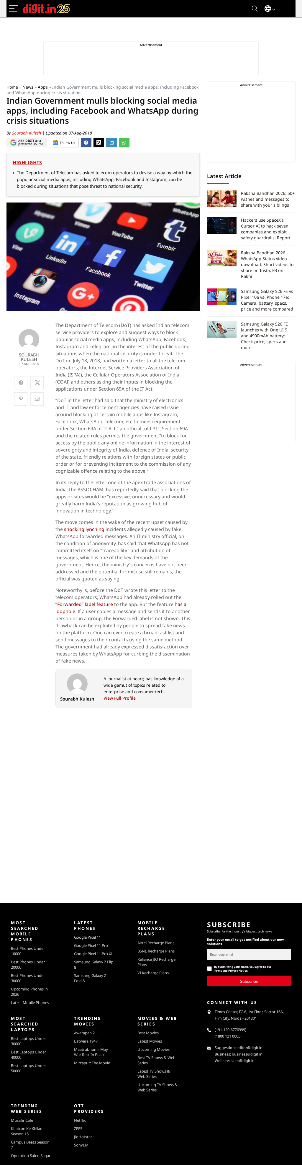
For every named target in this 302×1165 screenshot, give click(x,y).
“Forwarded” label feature (84, 604)
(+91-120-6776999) (230, 1029)
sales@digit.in (243, 1060)
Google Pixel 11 (87, 937)
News (27, 87)
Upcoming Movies (153, 1049)
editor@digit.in (249, 1047)
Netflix (80, 1120)
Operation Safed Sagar (30, 1155)
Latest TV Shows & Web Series (153, 1073)
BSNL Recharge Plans (156, 951)
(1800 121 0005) (228, 1036)
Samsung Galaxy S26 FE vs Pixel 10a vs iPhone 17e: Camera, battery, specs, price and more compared (267, 300)
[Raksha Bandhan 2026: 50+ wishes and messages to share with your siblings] (222, 198)
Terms (218, 971)
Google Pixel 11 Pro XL (93, 953)
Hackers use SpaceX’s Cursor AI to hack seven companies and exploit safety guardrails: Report (265, 228)
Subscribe (249, 981)
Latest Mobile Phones (30, 1002)
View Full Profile (120, 698)
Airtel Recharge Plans (155, 942)
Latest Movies (149, 1041)
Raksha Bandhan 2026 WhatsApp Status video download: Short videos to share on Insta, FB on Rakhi (267, 264)
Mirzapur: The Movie (92, 1063)
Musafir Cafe (22, 1120)
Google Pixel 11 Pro (91, 945)
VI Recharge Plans (153, 972)
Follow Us (67, 142)
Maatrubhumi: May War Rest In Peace (91, 1052)
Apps (43, 87)
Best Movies (148, 1032)
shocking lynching (84, 529)
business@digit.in (247, 1054)
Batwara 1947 (86, 1041)
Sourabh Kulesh (27, 133)
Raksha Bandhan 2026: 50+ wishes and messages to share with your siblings (268, 199)
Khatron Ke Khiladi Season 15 (27, 1131)
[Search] (255, 9)
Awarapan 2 (84, 1032)
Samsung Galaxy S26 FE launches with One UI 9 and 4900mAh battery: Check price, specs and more (264, 335)
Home (12, 87)
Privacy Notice (237, 971)
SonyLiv (81, 1145)
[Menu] (13, 9)
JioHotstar (83, 1136)
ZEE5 (78, 1128)
